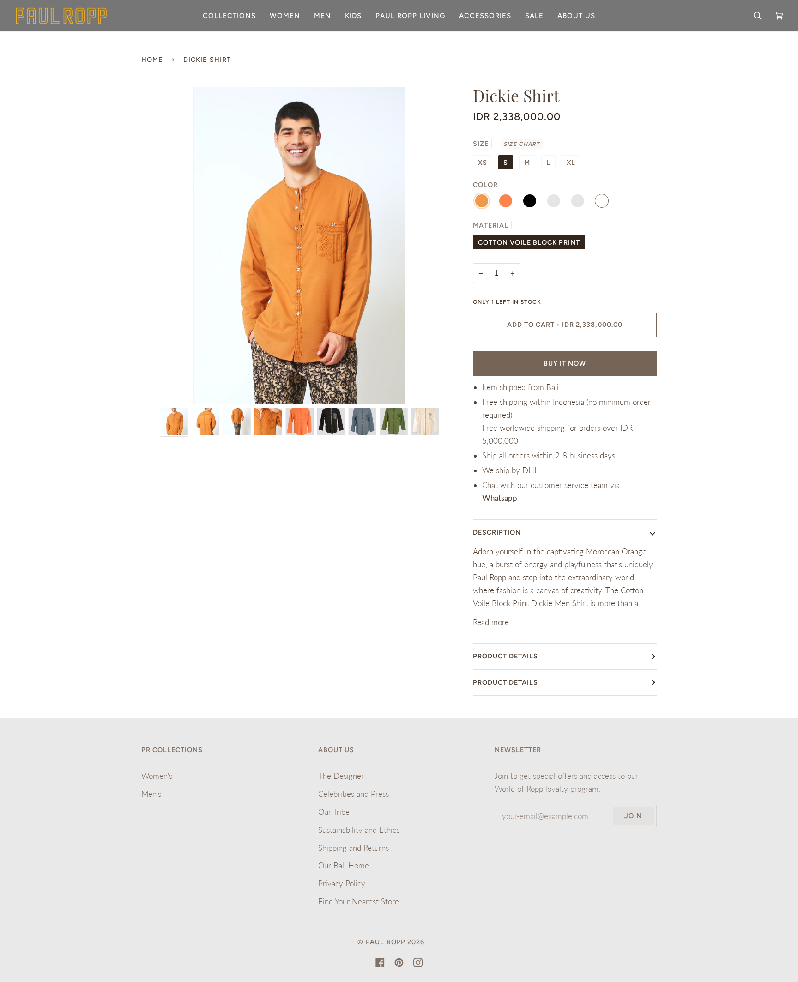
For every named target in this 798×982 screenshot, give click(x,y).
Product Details (505, 656)
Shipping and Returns (353, 848)
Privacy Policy (341, 883)
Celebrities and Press (353, 794)
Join (633, 816)
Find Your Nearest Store (358, 901)
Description (497, 532)
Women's (156, 776)
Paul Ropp (385, 942)
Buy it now (565, 363)
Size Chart (521, 144)
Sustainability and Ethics (358, 830)
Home (152, 59)
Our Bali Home (343, 865)
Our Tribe (334, 812)
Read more (491, 622)
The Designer (341, 776)
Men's (151, 794)
